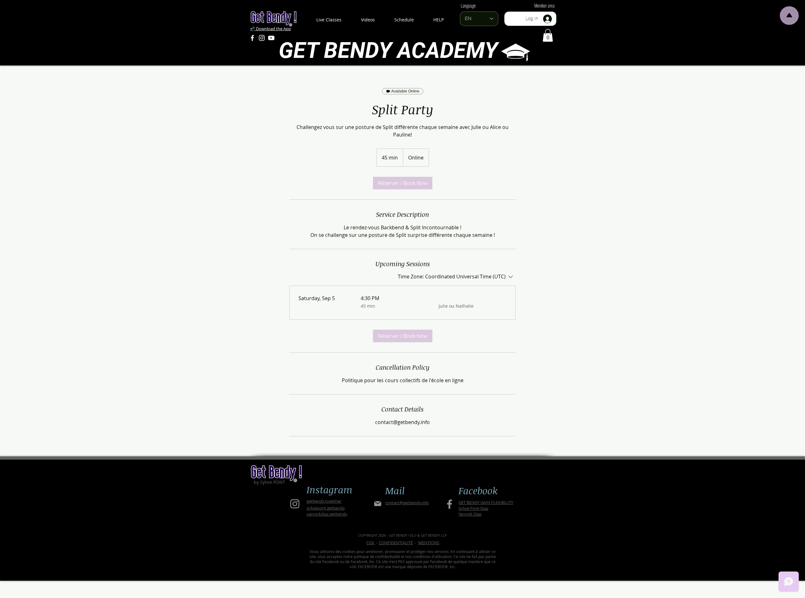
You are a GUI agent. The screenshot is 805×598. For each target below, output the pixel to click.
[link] (402, 183)
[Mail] (377, 504)
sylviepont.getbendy (326, 508)
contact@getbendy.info (407, 503)
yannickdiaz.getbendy (327, 514)
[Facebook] (252, 38)
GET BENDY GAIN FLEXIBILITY (485, 502)
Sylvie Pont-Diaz (473, 508)
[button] (547, 35)
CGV (370, 542)
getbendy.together (324, 501)
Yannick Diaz (469, 514)
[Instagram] (262, 38)
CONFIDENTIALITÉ (396, 542)
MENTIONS (428, 542)
